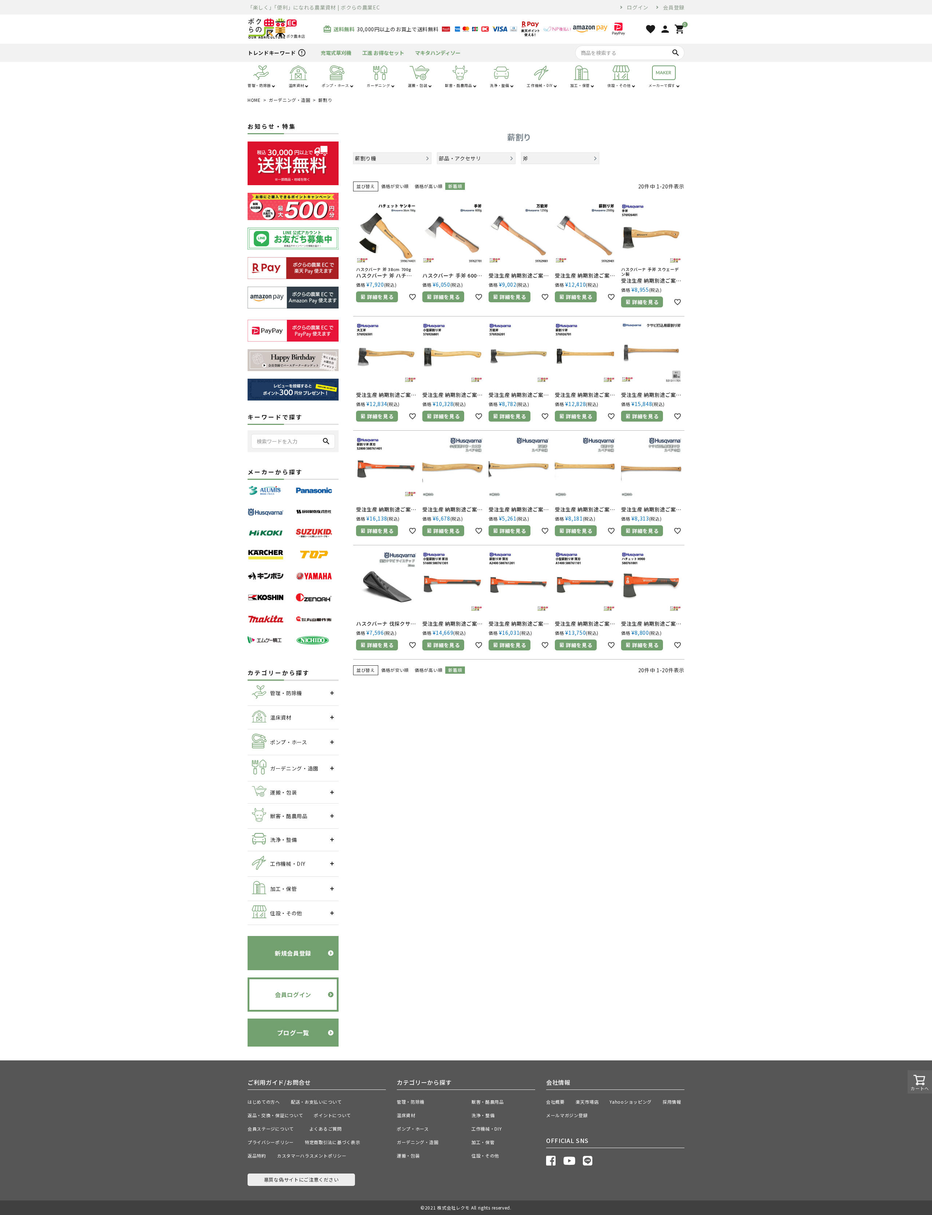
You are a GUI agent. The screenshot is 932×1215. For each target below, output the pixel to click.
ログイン (637, 7)
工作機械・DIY (486, 1129)
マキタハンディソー (438, 52)
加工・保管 (483, 1142)
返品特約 (257, 1155)
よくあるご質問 (328, 1129)
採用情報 (672, 1102)
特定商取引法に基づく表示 (332, 1142)
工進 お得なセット (383, 52)
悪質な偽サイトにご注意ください (301, 1179)
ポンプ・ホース (413, 1129)
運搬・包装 (408, 1155)
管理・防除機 (410, 1102)
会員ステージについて (273, 1129)
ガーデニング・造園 (289, 100)
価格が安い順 (395, 186)
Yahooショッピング (630, 1102)
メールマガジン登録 (567, 1115)
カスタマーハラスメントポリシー (312, 1155)
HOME (254, 100)
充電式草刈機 (336, 52)
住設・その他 (485, 1155)
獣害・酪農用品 (487, 1102)
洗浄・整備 (483, 1115)
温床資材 (406, 1115)
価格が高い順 (428, 186)
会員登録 (673, 7)
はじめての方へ (264, 1102)
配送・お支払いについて (316, 1102)
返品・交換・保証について (275, 1115)
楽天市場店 (587, 1102)
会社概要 (555, 1102)
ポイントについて (334, 1115)
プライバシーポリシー (271, 1142)
